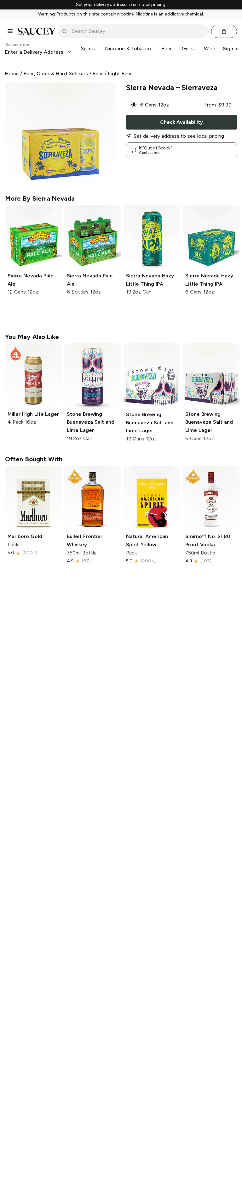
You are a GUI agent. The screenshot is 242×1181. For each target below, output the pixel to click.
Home (12, 73)
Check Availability (181, 122)
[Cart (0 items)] (224, 31)
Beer (98, 73)
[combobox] (137, 31)
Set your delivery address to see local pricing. (121, 4)
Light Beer (120, 73)
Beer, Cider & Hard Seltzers (56, 73)
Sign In (231, 48)
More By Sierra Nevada (40, 198)
